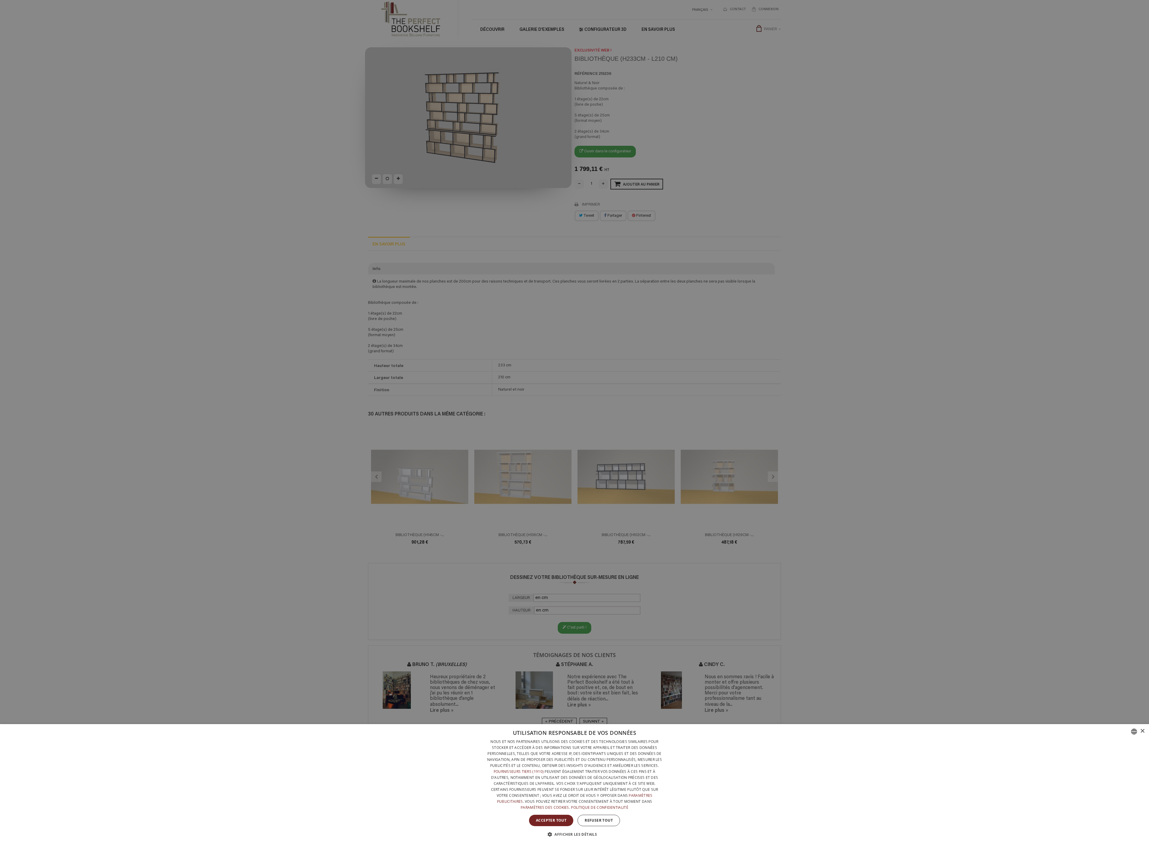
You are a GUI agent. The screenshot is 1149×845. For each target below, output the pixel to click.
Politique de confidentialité (599, 807)
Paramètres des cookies (545, 807)
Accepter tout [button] (551, 820)
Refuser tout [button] (599, 820)
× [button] (1142, 731)
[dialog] (574, 784)
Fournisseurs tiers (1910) (519, 771)
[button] (574, 834)
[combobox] (1134, 732)
